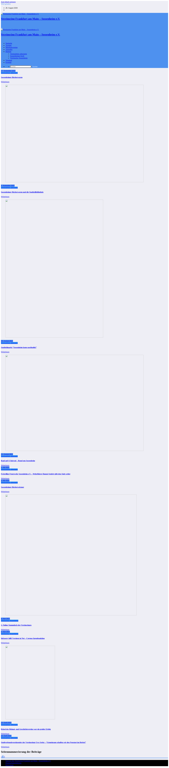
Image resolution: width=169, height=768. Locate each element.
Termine (8, 45)
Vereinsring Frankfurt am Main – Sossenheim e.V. (30, 18)
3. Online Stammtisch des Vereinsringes (16, 625)
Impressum (9, 765)
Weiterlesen (5, 82)
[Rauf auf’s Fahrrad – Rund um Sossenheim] (74, 450)
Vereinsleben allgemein (18, 54)
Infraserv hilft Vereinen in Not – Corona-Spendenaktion (23, 638)
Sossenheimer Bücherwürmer (12, 487)
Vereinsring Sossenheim (18, 58)
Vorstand (9, 60)
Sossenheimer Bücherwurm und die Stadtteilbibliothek (22, 192)
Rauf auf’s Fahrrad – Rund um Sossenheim (18, 461)
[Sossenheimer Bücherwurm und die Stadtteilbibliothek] (74, 182)
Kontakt (8, 62)
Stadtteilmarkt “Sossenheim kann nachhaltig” (19, 347)
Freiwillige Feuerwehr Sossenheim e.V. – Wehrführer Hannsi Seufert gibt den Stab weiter (35, 474)
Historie (8, 52)
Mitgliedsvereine (12, 47)
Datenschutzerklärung (13, 763)
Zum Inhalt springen (8, 2)
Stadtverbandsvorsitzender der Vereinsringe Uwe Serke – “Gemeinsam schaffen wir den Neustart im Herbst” (43, 742)
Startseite (9, 43)
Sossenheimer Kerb (17, 56)
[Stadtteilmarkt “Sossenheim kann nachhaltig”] (54, 337)
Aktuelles (9, 49)
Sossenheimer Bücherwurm (11, 77)
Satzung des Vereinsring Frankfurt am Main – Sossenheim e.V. (28, 761)
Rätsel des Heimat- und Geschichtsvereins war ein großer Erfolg (26, 729)
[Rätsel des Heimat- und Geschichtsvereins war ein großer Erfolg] (30, 719)
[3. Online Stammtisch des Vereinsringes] (71, 615)
